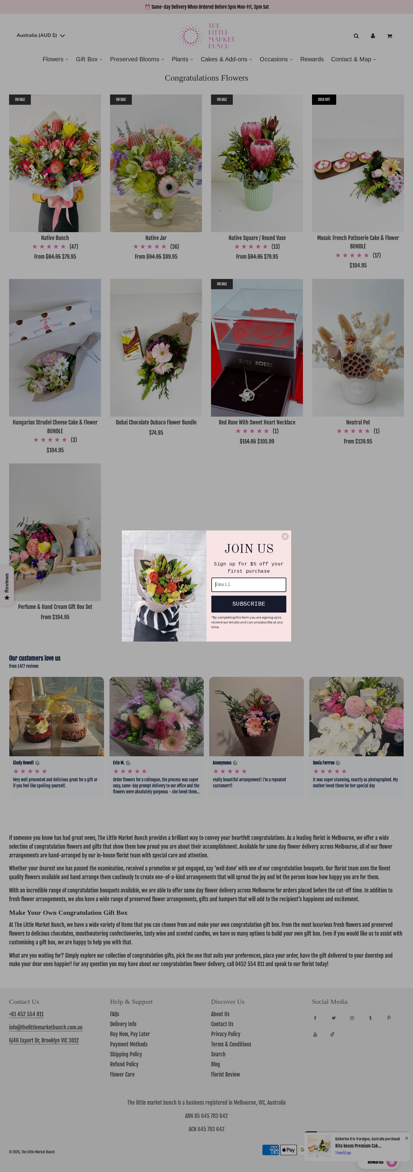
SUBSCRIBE (249, 603)
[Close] (285, 536)
